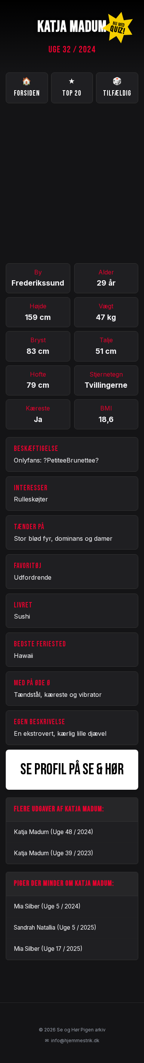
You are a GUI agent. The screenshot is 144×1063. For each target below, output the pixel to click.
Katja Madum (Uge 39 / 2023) (53, 853)
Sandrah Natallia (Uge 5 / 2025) (55, 927)
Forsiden (27, 87)
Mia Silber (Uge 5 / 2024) (47, 906)
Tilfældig (117, 87)
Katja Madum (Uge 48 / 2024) (53, 832)
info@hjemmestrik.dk (72, 1040)
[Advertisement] (72, 183)
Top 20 (71, 87)
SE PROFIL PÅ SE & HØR (72, 769)
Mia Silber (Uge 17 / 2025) (48, 948)
